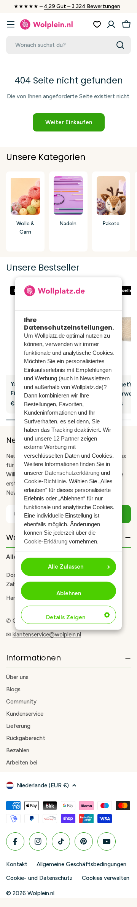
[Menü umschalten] (10, 24)
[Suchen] (120, 45)
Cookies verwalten (105, 878)
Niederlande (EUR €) (43, 785)
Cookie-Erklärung (45, 541)
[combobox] (68, 45)
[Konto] (111, 24)
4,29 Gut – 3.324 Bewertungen (82, 6)
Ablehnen (68, 593)
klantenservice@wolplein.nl (47, 634)
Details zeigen (65, 617)
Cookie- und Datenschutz (39, 878)
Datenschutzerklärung (72, 473)
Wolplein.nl (40, 893)
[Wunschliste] (97, 24)
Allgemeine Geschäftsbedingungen (81, 864)
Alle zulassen (65, 567)
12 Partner (66, 438)
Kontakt (16, 864)
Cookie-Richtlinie (45, 481)
